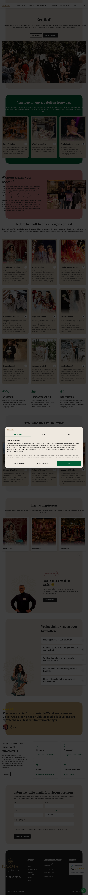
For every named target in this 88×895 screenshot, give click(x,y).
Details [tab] (44, 434)
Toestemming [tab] (18, 434)
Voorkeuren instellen (43, 463)
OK (69, 463)
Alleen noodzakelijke (19, 463)
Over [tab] (69, 434)
